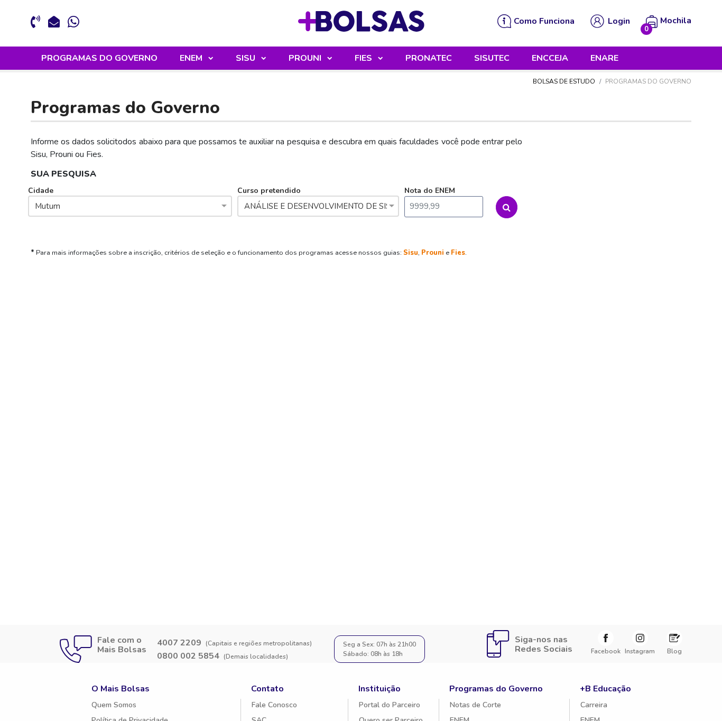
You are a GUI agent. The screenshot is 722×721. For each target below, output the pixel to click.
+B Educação (605, 689)
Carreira (593, 705)
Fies (458, 252)
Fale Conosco (274, 705)
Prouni (432, 252)
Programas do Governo (496, 689)
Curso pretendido (318, 198)
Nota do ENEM (429, 191)
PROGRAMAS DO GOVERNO (99, 58)
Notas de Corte (475, 705)
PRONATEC (428, 58)
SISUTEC (492, 58)
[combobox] (130, 207)
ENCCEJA (550, 58)
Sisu (410, 252)
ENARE (604, 58)
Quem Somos (113, 705)
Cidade (44, 198)
